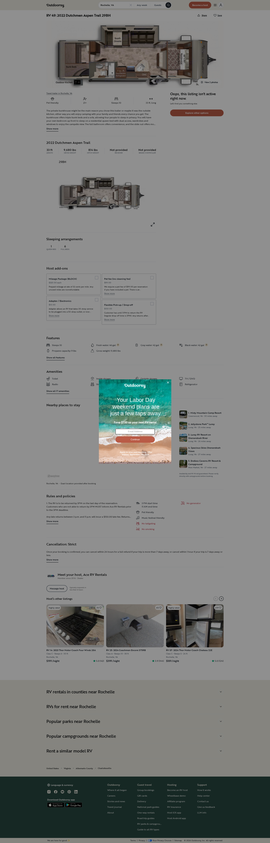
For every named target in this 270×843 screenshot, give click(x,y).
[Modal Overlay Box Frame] (135, 421)
